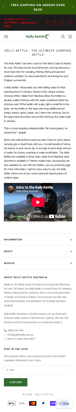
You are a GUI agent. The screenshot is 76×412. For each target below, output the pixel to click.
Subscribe (16, 382)
